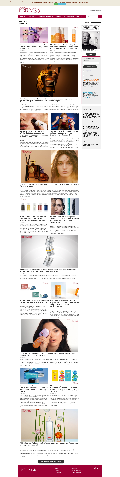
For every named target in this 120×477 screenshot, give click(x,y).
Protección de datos (76, 470)
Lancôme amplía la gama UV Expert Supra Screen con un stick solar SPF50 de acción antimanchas (64, 303)
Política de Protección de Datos (91, 80)
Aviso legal (74, 468)
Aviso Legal (95, 79)
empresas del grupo (87, 92)
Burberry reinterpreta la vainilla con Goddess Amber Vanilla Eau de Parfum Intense (49, 185)
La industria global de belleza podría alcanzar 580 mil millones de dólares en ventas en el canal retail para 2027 (91, 134)
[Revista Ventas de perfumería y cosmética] (93, 468)
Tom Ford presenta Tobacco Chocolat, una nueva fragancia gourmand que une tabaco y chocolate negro (46, 100)
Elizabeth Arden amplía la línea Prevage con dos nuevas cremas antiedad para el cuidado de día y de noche (48, 270)
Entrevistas (49, 16)
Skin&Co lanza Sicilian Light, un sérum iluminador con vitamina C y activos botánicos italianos (64, 47)
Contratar (57, 470)
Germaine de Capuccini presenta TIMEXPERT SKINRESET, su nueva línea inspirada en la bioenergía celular (34, 388)
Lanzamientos (31, 16)
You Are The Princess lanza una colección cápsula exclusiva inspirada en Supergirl (64, 133)
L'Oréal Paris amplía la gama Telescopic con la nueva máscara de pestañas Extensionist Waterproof (64, 219)
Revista (22, 16)
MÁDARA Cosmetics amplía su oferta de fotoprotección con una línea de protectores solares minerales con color (34, 134)
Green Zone (79, 16)
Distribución (70, 16)
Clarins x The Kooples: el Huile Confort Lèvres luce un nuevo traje (91, 122)
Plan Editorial (58, 472)
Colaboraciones (60, 16)
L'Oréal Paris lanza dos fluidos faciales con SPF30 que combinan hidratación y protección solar (48, 354)
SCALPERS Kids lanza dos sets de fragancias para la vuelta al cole (34, 301)
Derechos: (91, 93)
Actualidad (41, 16)
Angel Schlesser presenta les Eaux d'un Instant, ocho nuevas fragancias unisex (91, 127)
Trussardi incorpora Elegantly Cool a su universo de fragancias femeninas (34, 47)
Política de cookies (76, 472)
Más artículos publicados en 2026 (51, 461)
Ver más (91, 54)
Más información (62, 3)
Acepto (55, 3)
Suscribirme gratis (90, 66)
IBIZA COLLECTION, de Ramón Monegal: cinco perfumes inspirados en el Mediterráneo (33, 218)
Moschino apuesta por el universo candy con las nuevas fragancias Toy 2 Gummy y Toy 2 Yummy (64, 388)
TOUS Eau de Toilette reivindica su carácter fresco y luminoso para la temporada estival (49, 444)
